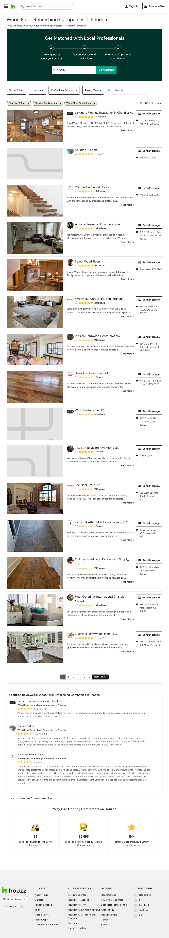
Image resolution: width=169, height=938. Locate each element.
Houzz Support (109, 914)
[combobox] (46, 6)
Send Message (151, 113)
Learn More (46, 798)
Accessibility (107, 909)
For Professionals (77, 895)
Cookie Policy (42, 914)
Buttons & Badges (77, 928)
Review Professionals (112, 899)
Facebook (144, 905)
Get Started (107, 70)
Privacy (38, 904)
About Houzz (42, 895)
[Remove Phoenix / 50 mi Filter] (28, 103)
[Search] (22, 6)
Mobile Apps (41, 919)
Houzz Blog (145, 895)
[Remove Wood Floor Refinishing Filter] (94, 103)
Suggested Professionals (114, 904)
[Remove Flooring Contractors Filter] (60, 103)
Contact (105, 919)
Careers (39, 899)
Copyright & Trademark (47, 924)
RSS (141, 915)
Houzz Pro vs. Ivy (76, 904)
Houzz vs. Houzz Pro (78, 899)
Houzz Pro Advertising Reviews (84, 909)
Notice (48, 904)
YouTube (143, 910)
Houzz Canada (108, 895)
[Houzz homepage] (13, 6)
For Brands (73, 923)
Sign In (104, 924)
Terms (38, 909)
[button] (6, 6)
